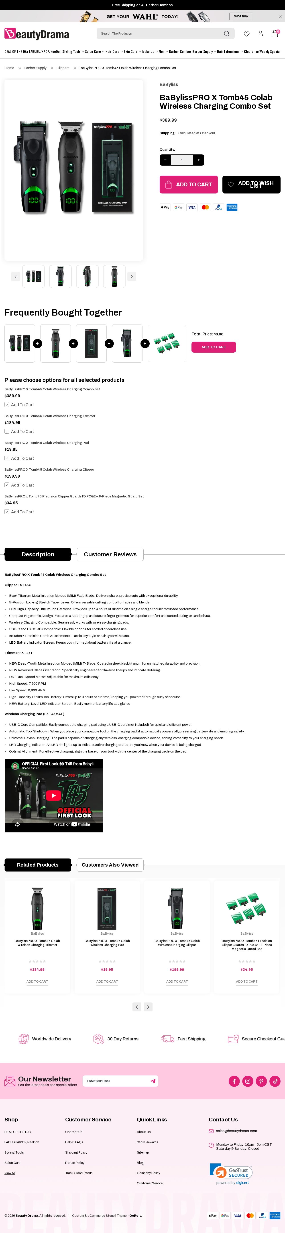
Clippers (63, 68)
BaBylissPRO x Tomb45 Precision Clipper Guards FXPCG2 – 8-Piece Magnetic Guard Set (74, 496)
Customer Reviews (110, 554)
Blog (140, 1162)
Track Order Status (79, 1173)
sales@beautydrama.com (236, 1131)
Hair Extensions (228, 51)
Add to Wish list (256, 184)
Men (162, 51)
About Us (144, 1132)
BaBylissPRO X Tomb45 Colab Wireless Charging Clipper (49, 469)
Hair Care (113, 51)
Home (9, 68)
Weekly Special (270, 51)
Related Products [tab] (38, 865)
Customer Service (150, 1183)
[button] (231, 1174)
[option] (73, 169)
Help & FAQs (74, 1142)
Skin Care (131, 51)
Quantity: (167, 149)
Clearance (251, 51)
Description (38, 554)
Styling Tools (71, 51)
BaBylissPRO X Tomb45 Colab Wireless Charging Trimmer (49, 416)
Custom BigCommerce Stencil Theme (99, 1215)
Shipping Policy (76, 1152)
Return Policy (74, 1162)
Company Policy (148, 1173)
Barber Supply (203, 51)
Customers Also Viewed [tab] (110, 865)
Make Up (148, 51)
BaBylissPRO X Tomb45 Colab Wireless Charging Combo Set (127, 68)
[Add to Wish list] (12, 982)
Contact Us (73, 1132)
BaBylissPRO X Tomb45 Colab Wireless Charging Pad (46, 443)
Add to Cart (194, 184)
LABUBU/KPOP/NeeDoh (45, 51)
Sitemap (143, 1152)
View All (9, 1173)
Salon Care (93, 51)
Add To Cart (22, 405)
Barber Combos (180, 51)
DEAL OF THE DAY (16, 51)
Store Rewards (147, 1142)
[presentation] (136, 1006)
